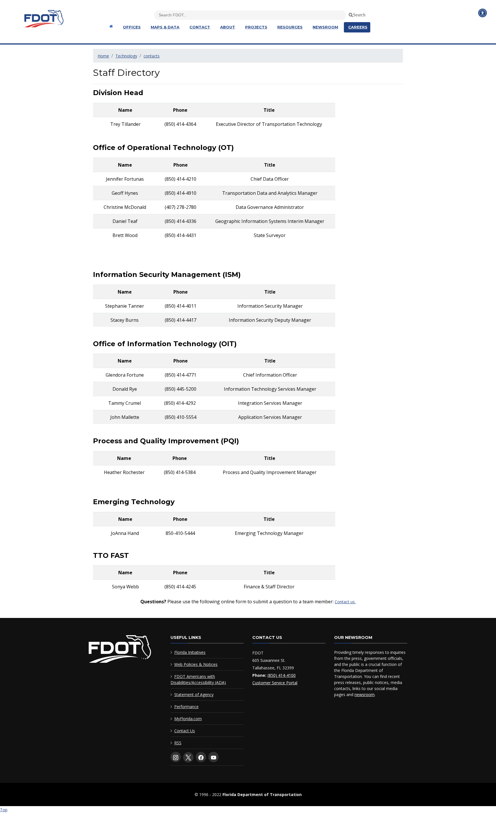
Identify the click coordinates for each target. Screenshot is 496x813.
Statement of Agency (194, 694)
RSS (177, 742)
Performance (186, 706)
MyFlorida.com (188, 718)
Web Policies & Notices (196, 664)
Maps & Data (165, 27)
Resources (290, 27)
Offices (132, 27)
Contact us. (345, 601)
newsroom (364, 694)
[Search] (350, 14)
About (227, 27)
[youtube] (213, 757)
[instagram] (175, 757)
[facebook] (201, 757)
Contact (199, 27)
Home (103, 56)
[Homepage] (110, 26)
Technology (126, 56)
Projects (256, 27)
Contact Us (184, 730)
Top (3, 809)
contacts (152, 56)
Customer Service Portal (274, 682)
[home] (120, 650)
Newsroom (325, 27)
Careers (357, 27)
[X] (188, 757)
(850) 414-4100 (282, 675)
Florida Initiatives (190, 652)
